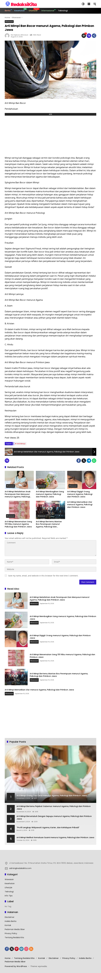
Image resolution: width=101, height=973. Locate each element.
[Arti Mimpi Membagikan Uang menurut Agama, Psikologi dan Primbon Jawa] (50, 480)
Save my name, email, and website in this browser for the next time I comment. (43, 575)
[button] (83, 4)
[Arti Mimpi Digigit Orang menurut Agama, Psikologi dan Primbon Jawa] (81, 480)
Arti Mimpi (21, 443)
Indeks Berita (10, 921)
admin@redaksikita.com (20, 868)
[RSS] (31, 949)
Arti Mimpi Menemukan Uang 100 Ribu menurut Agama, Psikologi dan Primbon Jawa (18, 524)
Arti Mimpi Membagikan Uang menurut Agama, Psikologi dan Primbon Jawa (50, 494)
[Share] (94, 35)
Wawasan (9, 21)
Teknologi (9, 891)
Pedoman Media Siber (15, 929)
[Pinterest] (16, 949)
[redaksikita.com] (21, 3)
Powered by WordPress (16, 966)
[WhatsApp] (94, 460)
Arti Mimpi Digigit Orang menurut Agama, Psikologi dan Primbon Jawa (79, 494)
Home (7, 958)
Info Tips (8, 895)
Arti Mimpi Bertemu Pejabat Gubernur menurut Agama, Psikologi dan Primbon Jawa (54, 807)
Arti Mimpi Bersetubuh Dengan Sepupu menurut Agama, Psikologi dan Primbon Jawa (54, 817)
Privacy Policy (11, 933)
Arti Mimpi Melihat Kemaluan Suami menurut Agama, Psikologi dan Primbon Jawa (55, 837)
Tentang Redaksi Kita (14, 937)
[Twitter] (84, 460)
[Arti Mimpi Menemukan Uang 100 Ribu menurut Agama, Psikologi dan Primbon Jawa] (19, 510)
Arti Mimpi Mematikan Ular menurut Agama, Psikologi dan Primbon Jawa (79, 504)
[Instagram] (26, 949)
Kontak (8, 925)
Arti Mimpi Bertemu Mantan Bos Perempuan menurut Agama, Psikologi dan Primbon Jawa (49, 524)
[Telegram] (89, 460)
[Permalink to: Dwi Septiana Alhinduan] (8, 35)
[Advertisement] (50, 135)
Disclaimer (9, 917)
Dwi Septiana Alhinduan (19, 35)
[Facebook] (78, 460)
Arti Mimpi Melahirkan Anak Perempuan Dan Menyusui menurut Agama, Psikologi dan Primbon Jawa (18, 494)
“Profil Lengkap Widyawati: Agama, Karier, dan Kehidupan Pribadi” (48, 827)
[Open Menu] (88, 4)
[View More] (50, 857)
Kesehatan (10, 883)
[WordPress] (21, 949)
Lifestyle (8, 887)
